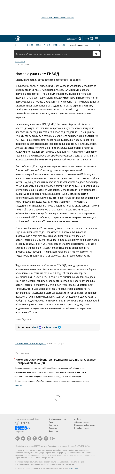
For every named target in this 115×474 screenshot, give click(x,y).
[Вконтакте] (23, 438)
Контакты (53, 425)
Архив (51, 422)
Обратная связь (81, 422)
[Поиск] (92, 39)
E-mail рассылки (81, 428)
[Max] (46, 438)
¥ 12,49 (47, 45)
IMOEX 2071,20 (59, 45)
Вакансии (53, 431)
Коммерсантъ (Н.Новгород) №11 (30, 343)
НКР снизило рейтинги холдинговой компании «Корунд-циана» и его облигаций (48, 376)
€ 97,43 (39, 45)
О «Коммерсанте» (57, 419)
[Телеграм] (17, 438)
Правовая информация (85, 425)
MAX (35, 327)
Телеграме (51, 327)
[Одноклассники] (35, 438)
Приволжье (20, 61)
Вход (86, 38)
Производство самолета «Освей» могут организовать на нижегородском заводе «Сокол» (52, 381)
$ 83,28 (30, 45)
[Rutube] (40, 438)
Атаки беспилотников (79, 45)
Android (77, 419)
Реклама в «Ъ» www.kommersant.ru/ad (57, 17)
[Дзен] (29, 438)
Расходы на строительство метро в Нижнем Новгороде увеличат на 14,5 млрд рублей (50, 368)
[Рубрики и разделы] (97, 39)
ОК (96, 54)
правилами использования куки (55, 54)
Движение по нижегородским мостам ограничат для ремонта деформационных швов (50, 372)
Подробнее (73, 468)
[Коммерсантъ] (17, 38)
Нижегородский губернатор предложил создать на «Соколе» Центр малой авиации (55, 361)
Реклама (53, 428)
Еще (17, 385)
